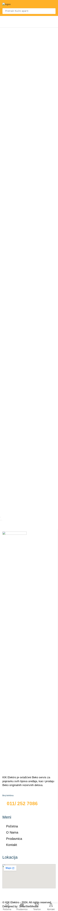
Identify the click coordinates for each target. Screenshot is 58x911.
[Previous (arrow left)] (0, 520)
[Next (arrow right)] (1, 520)
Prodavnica (14, 838)
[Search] (52, 11)
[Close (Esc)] (0, 517)
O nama (12, 832)
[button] (54, 4)
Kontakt (11, 845)
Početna (12, 826)
